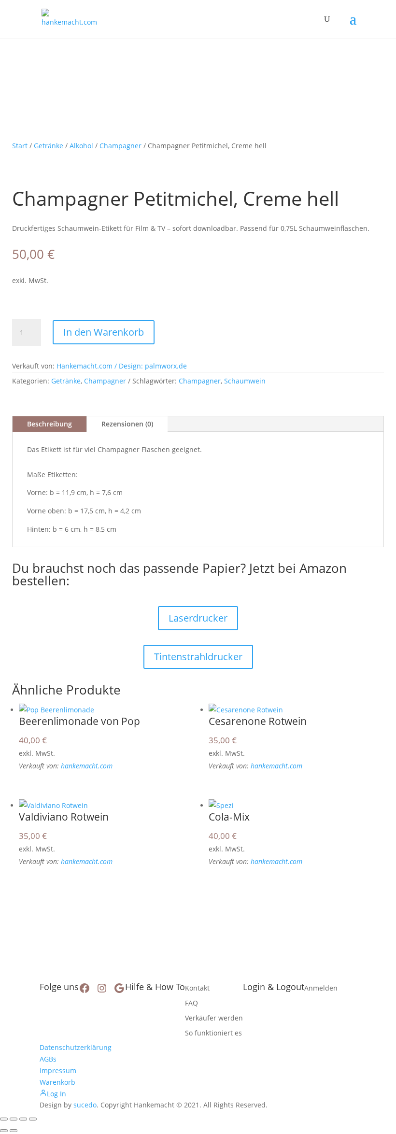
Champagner (120, 145)
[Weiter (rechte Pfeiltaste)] (13, 1130)
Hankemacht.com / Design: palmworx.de (122, 365)
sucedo (85, 1104)
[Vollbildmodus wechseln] (13, 1119)
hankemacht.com (87, 765)
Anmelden (321, 987)
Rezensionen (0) (127, 423)
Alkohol (81, 145)
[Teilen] (23, 1119)
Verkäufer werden (214, 1017)
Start (20, 145)
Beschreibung (49, 423)
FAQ (191, 1002)
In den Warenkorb (103, 332)
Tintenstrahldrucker (198, 656)
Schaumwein (245, 380)
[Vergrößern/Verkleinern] (4, 1119)
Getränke (48, 145)
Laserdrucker (198, 617)
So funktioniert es (213, 1032)
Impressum (58, 1070)
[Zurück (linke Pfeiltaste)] (4, 1130)
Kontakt (197, 987)
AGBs (48, 1058)
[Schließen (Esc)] (33, 1119)
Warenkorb (57, 1082)
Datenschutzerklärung (76, 1047)
